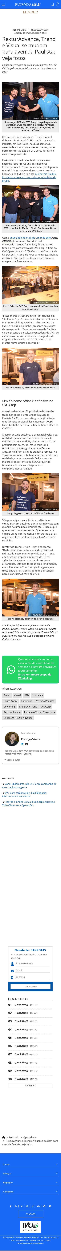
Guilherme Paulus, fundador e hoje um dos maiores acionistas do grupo (29, 177)
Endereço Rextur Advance (18, 718)
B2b (26, 695)
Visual (17, 695)
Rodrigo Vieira (20, 29)
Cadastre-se (31, 986)
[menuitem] (30, 1163)
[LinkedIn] (22, 744)
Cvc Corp (46, 706)
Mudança (37, 695)
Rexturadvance (12, 712)
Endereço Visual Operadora (39, 712)
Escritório (26, 701)
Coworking (10, 706)
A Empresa (8, 1191)
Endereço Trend (28, 706)
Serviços (7, 1173)
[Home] (3, 1137)
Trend (7, 695)
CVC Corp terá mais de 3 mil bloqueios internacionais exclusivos (25, 794)
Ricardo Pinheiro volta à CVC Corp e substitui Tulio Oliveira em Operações (28, 803)
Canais (6, 1164)
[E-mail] (26, 744)
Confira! (28, 753)
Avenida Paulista (45, 701)
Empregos (8, 1182)
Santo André (11, 701)
